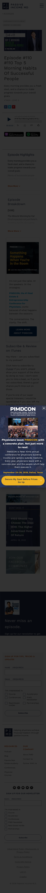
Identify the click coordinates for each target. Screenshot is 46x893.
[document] (23, 446)
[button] (44, 408)
